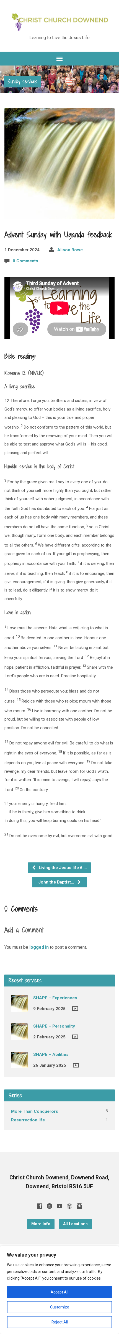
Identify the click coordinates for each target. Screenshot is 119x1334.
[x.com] (49, 1206)
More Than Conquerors (34, 1111)
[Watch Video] (75, 1008)
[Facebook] (39, 1206)
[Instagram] (79, 1206)
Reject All (59, 1322)
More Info (40, 1224)
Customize (59, 1307)
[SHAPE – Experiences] (19, 1007)
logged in (39, 947)
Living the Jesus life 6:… (62, 867)
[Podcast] (69, 1206)
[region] (59, 1290)
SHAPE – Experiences (55, 997)
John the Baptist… (56, 882)
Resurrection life (28, 1119)
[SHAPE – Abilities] (19, 1064)
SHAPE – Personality (54, 1026)
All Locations (75, 1224)
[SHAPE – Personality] (19, 1036)
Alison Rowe (70, 249)
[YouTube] (59, 1206)
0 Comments (25, 260)
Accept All (59, 1292)
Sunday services (22, 81)
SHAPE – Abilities (51, 1054)
